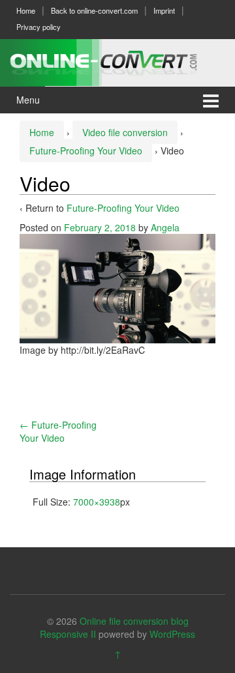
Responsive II (68, 633)
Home (25, 10)
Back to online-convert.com (94, 10)
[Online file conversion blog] (117, 60)
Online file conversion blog (134, 620)
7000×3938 (96, 501)
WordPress (172, 633)
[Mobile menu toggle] (210, 100)
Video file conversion (125, 132)
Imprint (164, 10)
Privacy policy (38, 26)
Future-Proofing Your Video (85, 150)
